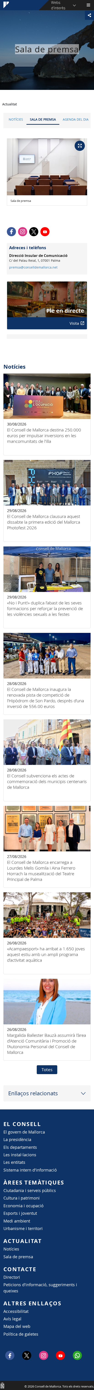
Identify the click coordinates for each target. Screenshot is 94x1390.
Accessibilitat (16, 1311)
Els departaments (20, 1147)
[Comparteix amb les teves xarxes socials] (89, 15)
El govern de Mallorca (24, 1132)
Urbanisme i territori (23, 1228)
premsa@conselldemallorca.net (33, 267)
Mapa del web (16, 1326)
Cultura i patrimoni (21, 1198)
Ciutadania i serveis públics (29, 1190)
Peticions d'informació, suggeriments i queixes (40, 1287)
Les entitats (14, 1162)
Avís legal (12, 1319)
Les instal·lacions (19, 1154)
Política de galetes (20, 1334)
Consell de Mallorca (2, 1385)
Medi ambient (16, 1221)
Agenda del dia (76, 119)
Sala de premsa (43, 119)
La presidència (17, 1139)
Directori (11, 1277)
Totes (47, 1070)
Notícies (16, 119)
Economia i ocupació (23, 1205)
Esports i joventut (20, 1213)
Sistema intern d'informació (30, 1170)
